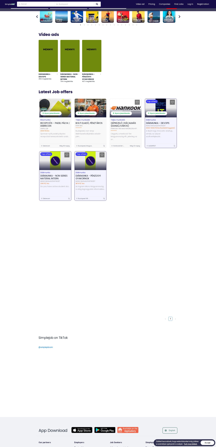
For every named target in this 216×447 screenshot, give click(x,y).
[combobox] (73, 4)
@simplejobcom (46, 347)
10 (114, 25)
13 (125, 25)
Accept (207, 443)
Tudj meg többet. (190, 444)
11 (118, 25)
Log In (190, 4)
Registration (203, 4)
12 (121, 25)
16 (137, 25)
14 (129, 25)
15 (133, 25)
